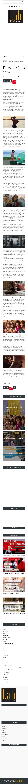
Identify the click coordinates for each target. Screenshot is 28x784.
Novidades (5, 635)
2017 (5, 682)
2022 (5, 657)
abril (7, 674)
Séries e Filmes (13, 61)
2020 (5, 662)
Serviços (5, 639)
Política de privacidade (6, 740)
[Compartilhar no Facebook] (4, 80)
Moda (4, 633)
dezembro (8, 664)
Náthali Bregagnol (9, 77)
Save (15, 81)
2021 (5, 659)
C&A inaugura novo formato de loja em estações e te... (14, 668)
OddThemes (18, 782)
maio (7, 672)
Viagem (4, 641)
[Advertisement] (14, 39)
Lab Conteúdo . (19, 780)
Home (5, 61)
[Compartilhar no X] (7, 80)
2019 (5, 677)
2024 (5, 653)
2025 (5, 650)
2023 (5, 655)
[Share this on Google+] (10, 80)
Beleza (4, 629)
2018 (5, 679)
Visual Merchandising (8, 643)
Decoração (5, 631)
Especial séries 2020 (10, 665)
